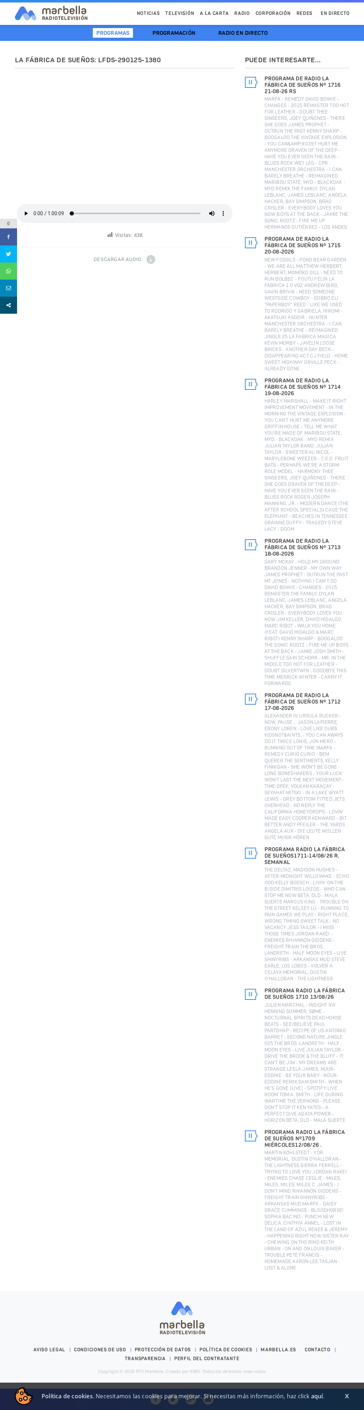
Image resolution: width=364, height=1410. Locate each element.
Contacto (318, 1350)
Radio (242, 13)
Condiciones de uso (100, 1350)
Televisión (179, 13)
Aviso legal (49, 1350)
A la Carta (214, 13)
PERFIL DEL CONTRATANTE (206, 1359)
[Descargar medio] (150, 259)
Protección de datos (163, 1350)
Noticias (148, 13)
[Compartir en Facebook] (8, 236)
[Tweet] (8, 254)
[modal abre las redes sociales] (8, 305)
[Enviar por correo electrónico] (8, 288)
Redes (304, 13)
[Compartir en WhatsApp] (8, 271)
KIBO (195, 1371)
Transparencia (145, 1359)
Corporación (273, 13)
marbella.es (278, 1350)
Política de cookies (225, 1350)
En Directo (335, 13)
